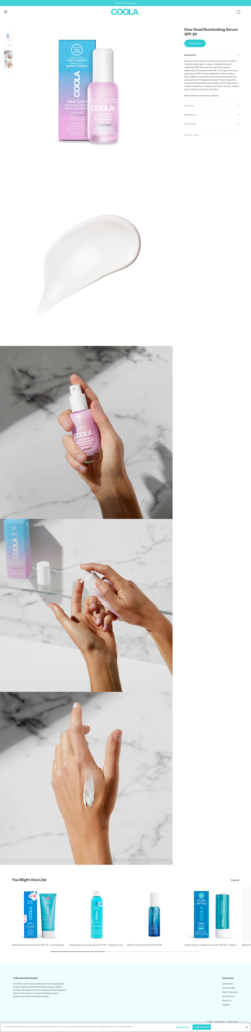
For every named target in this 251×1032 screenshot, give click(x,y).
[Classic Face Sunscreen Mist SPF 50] (154, 914)
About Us (226, 1000)
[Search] (238, 12)
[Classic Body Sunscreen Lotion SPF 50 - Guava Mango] (39, 914)
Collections (227, 983)
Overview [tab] (189, 105)
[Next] (8, 72)
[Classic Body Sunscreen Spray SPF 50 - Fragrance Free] (96, 914)
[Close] (247, 1027)
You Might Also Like (29, 879)
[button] (19, 912)
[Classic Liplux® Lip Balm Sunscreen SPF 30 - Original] (211, 914)
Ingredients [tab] (190, 114)
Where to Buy (228, 988)
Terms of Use (232, 1021)
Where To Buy (195, 43)
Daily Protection (230, 992)
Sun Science (228, 996)
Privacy (210, 1021)
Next (196, 135)
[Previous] (8, 28)
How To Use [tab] (190, 123)
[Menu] (6, 12)
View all (235, 880)
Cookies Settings (182, 1027)
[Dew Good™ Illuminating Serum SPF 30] (8, 36)
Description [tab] (190, 55)
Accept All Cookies (201, 1027)
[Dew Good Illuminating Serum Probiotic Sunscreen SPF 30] (8, 45)
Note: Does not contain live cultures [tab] (211, 78)
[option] (8, 36)
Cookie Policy (219, 1021)
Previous (188, 135)
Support (226, 1004)
